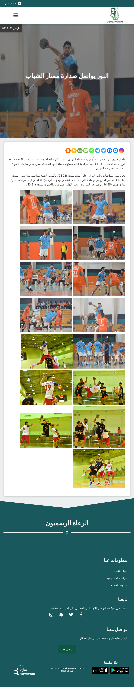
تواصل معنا (67, 649)
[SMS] (85, 150)
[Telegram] (97, 150)
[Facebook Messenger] (115, 150)
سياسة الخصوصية (116, 578)
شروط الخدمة (119, 585)
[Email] (80, 150)
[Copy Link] (74, 150)
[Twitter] (103, 150)
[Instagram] (121, 150)
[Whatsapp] (91, 150)
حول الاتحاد (120, 571)
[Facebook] (109, 150)
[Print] (68, 150)
